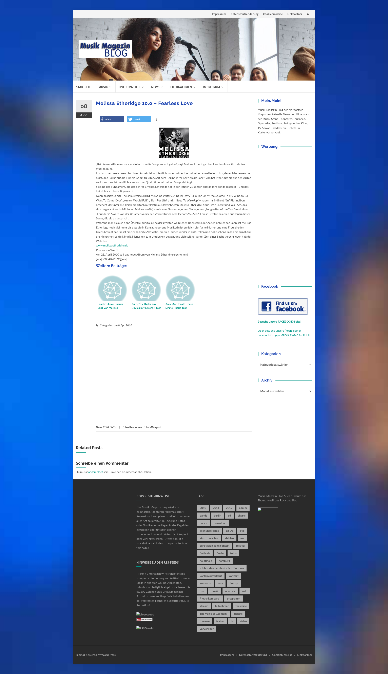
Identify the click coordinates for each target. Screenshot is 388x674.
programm (233, 598)
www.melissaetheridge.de (112, 245)
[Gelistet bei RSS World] (145, 628)
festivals (205, 553)
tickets (238, 613)
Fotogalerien (181, 87)
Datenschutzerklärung (244, 14)
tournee (205, 621)
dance (203, 523)
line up (234, 583)
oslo (244, 591)
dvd (242, 530)
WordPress (108, 654)
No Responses (133, 427)
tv (232, 621)
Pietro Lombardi (210, 598)
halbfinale (206, 560)
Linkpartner (294, 14)
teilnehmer (222, 606)
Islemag (80, 654)
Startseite (84, 87)
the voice (241, 606)
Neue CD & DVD (106, 427)
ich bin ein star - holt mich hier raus (222, 568)
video (243, 621)
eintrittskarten (209, 538)
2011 (216, 507)
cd (229, 515)
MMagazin (156, 427)
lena (220, 583)
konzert (233, 576)
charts (242, 515)
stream (204, 606)
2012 (229, 507)
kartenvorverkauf (211, 576)
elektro (229, 538)
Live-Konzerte (129, 87)
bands (203, 515)
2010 (203, 507)
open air (230, 591)
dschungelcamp (209, 530)
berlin (217, 515)
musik (214, 591)
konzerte (205, 583)
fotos (233, 553)
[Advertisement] (223, 49)
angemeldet (95, 472)
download (220, 523)
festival (240, 545)
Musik (103, 87)
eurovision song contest (214, 545)
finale (220, 553)
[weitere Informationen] (156, 120)
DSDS (229, 530)
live (202, 591)
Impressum (219, 14)
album (243, 507)
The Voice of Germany (213, 613)
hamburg (224, 560)
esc (242, 538)
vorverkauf (207, 628)
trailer (220, 621)
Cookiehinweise (273, 14)
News (155, 87)
